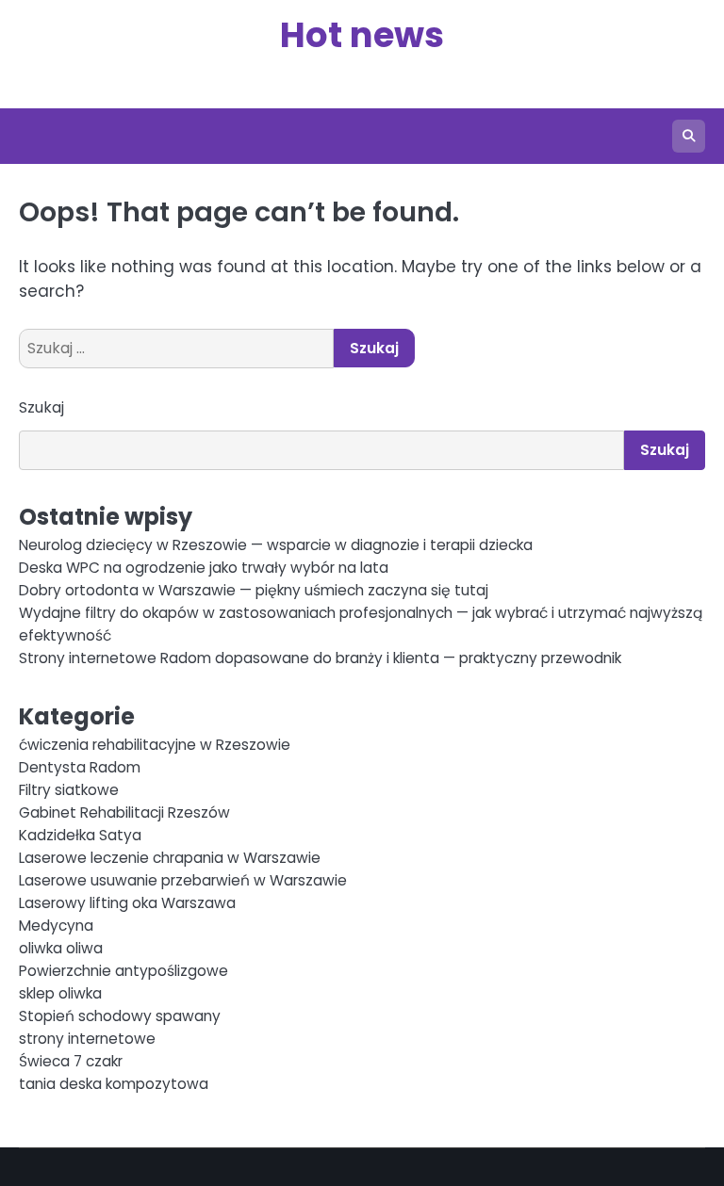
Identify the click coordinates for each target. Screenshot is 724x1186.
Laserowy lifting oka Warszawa (127, 903)
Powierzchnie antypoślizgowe (123, 971)
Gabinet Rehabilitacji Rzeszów (124, 812)
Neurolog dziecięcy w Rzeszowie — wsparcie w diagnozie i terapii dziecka (276, 545)
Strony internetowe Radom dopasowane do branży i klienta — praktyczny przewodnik (320, 658)
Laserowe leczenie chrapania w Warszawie (170, 858)
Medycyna (56, 925)
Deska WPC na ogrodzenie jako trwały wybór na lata (203, 567)
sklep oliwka (60, 993)
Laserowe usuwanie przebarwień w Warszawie (183, 880)
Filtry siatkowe (69, 790)
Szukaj (41, 407)
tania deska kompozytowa (113, 1084)
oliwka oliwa (61, 948)
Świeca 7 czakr (71, 1061)
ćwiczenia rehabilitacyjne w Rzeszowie (154, 745)
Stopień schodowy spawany (120, 1016)
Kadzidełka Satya (80, 835)
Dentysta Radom (79, 767)
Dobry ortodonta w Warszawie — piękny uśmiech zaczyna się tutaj (253, 590)
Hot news (362, 34)
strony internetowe (87, 1038)
